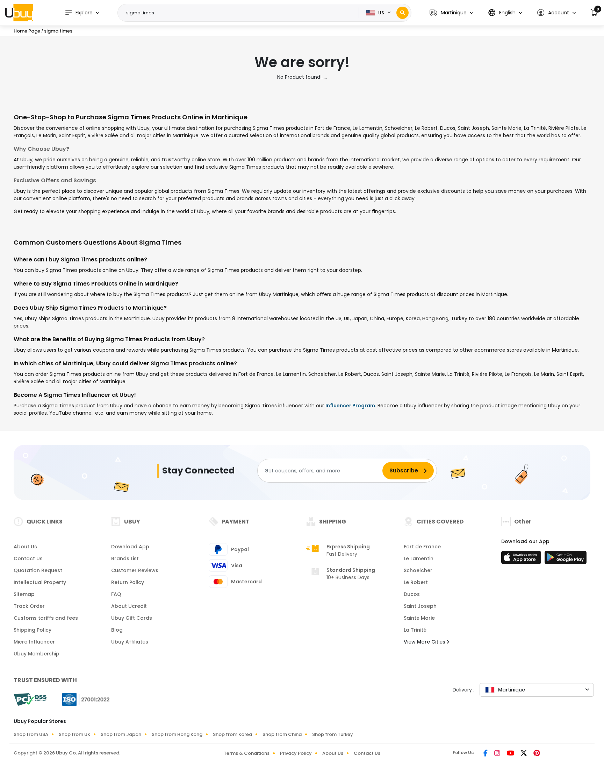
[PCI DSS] (30, 699)
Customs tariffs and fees (46, 617)
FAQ (116, 594)
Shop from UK (74, 734)
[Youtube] (511, 753)
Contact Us (28, 558)
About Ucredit (129, 606)
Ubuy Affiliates (129, 641)
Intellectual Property (40, 582)
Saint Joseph (420, 606)
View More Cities (425, 641)
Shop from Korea (232, 734)
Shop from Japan (121, 734)
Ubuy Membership (36, 653)
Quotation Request (38, 570)
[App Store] (522, 559)
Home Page (27, 31)
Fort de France (422, 546)
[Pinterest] (537, 753)
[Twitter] (524, 753)
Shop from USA (31, 734)
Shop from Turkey (332, 734)
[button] (451, 12)
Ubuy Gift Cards (131, 617)
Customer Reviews (134, 570)
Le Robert (416, 582)
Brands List (125, 558)
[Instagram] (497, 753)
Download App (130, 546)
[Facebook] (486, 753)
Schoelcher (418, 570)
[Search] (402, 13)
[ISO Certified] (82, 699)
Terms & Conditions (246, 753)
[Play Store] (566, 559)
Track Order (29, 606)
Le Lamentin (418, 558)
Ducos (412, 594)
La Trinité (415, 629)
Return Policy (127, 582)
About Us (25, 546)
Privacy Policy (296, 753)
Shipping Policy (32, 629)
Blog (117, 629)
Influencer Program (350, 405)
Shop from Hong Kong (177, 734)
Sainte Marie (419, 617)
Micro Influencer (34, 641)
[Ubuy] (19, 12)
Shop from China (282, 734)
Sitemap (24, 594)
